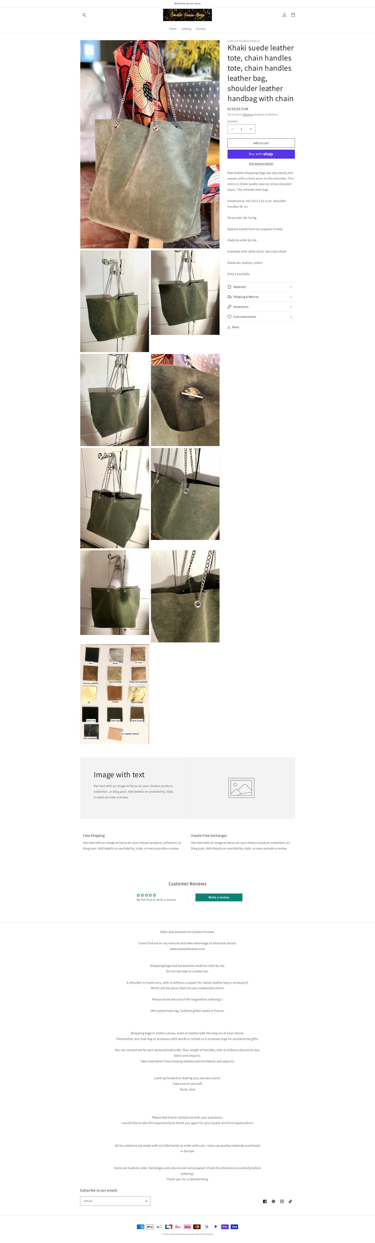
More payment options (261, 163)
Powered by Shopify (204, 1234)
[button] (84, 15)
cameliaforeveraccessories (181, 1234)
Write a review (219, 897)
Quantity (232, 121)
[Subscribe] (146, 1201)
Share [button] (235, 327)
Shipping (248, 114)
